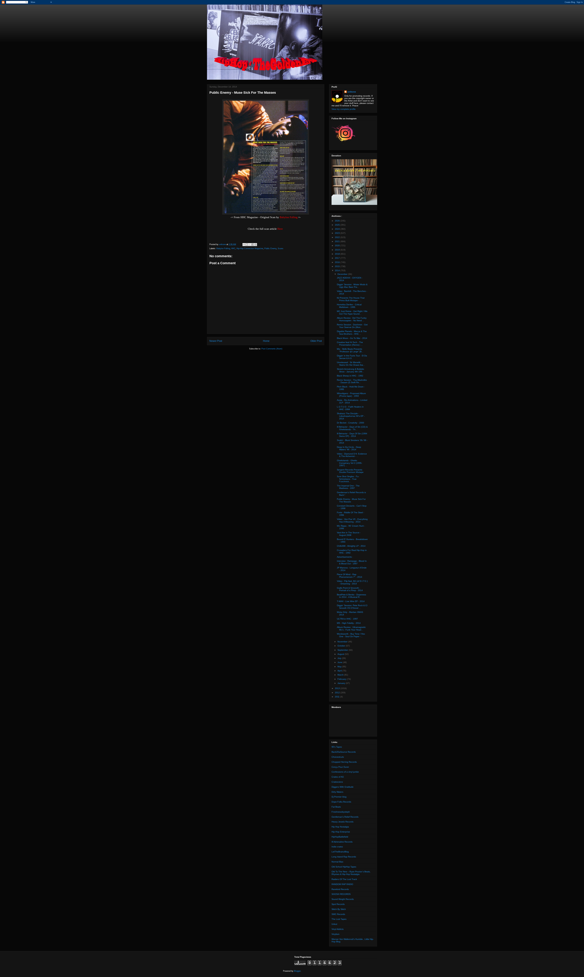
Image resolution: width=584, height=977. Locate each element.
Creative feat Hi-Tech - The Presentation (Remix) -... (350, 343)
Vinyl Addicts (338, 929)
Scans (280, 248)
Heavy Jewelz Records (342, 821)
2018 (337, 254)
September (343, 650)
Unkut (334, 924)
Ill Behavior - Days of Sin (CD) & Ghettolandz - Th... (352, 428)
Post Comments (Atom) (271, 349)
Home (266, 341)
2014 (337, 270)
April (339, 670)
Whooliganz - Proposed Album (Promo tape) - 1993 (351, 394)
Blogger (297, 971)
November (342, 641)
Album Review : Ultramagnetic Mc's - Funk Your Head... (351, 628)
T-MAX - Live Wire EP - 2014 (351, 601)
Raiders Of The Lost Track (344, 879)
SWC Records (338, 914)
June (340, 662)
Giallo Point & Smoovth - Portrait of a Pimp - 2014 (350, 589)
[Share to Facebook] (252, 244)
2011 (337, 696)
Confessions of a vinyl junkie (345, 772)
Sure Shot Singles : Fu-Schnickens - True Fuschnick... (348, 479)
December (342, 274)
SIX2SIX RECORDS (341, 894)
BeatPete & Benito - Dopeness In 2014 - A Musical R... (351, 595)
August (341, 654)
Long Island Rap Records (344, 856)
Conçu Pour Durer (340, 767)
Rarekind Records (340, 889)
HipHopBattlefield (340, 837)
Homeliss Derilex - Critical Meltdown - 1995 (349, 305)
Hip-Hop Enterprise (341, 832)
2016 (337, 262)
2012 (337, 692)
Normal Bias (337, 861)
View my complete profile (344, 109)
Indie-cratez (337, 846)
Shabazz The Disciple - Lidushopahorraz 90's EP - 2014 (351, 416)
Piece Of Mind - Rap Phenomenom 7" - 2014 (349, 575)
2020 (337, 245)
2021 (337, 241)
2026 (337, 220)
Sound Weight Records (343, 899)
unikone (351, 92)
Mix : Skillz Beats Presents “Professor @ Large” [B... (350, 350)
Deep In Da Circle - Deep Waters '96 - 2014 (349, 448)
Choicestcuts (338, 757)
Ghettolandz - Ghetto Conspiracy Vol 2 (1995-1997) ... (349, 463)
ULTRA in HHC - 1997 (347, 619)
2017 (337, 258)
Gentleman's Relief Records (345, 817)
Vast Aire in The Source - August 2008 (349, 533)
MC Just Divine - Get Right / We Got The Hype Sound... (352, 312)
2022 (337, 237)
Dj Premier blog (339, 797)
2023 (337, 233)
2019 (337, 250)
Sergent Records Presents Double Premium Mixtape (350, 471)
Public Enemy (270, 248)
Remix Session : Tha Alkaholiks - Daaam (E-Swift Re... (352, 381)
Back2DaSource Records (344, 752)
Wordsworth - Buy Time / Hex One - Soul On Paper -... (351, 635)
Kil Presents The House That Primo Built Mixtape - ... (351, 299)
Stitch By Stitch (339, 909)
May (339, 666)
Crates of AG (338, 777)
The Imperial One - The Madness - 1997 (348, 486)
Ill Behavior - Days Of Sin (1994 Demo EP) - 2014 (352, 434)
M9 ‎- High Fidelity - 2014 (349, 623)
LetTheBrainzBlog (340, 851)
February (342, 679)
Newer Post (215, 341)
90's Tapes (337, 747)
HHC (233, 248)
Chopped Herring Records (344, 762)
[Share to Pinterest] (255, 244)
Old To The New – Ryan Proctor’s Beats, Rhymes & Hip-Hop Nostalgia (351, 872)
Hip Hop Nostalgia (340, 826)
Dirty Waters (337, 792)
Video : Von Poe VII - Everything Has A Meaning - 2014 (352, 520)
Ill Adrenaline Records (342, 842)
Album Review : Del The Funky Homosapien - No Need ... (352, 319)
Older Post (316, 341)
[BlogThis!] (246, 244)
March (340, 675)
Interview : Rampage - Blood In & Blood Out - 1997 (352, 562)
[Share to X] (249, 244)
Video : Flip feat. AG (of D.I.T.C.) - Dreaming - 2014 (352, 582)
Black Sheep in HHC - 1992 (350, 375)
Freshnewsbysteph (341, 812)
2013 (337, 688)
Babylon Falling (223, 248)
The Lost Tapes (339, 919)
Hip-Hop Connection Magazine (249, 248)
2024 (337, 229)
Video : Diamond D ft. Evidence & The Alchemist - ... (352, 455)
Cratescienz (337, 782)
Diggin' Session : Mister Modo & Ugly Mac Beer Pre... (352, 285)
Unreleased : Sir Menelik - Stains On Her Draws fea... (351, 363)
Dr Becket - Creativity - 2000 (350, 422)
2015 (337, 266)
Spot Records (338, 904)
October (341, 645)
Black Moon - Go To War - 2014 (352, 338)
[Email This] (243, 244)
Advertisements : (345, 557)
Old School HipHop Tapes (344, 867)
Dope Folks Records (341, 802)
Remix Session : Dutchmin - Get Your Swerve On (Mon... (352, 325)
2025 (337, 225)
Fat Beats (336, 807)
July (339, 658)
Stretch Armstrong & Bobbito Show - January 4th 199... (350, 370)
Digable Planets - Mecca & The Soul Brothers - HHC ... (352, 332)
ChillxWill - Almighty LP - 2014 (351, 546)
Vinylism (335, 934)
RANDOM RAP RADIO (342, 884)
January (341, 683)
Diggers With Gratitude (342, 787)
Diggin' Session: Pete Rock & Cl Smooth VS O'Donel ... (352, 606)
